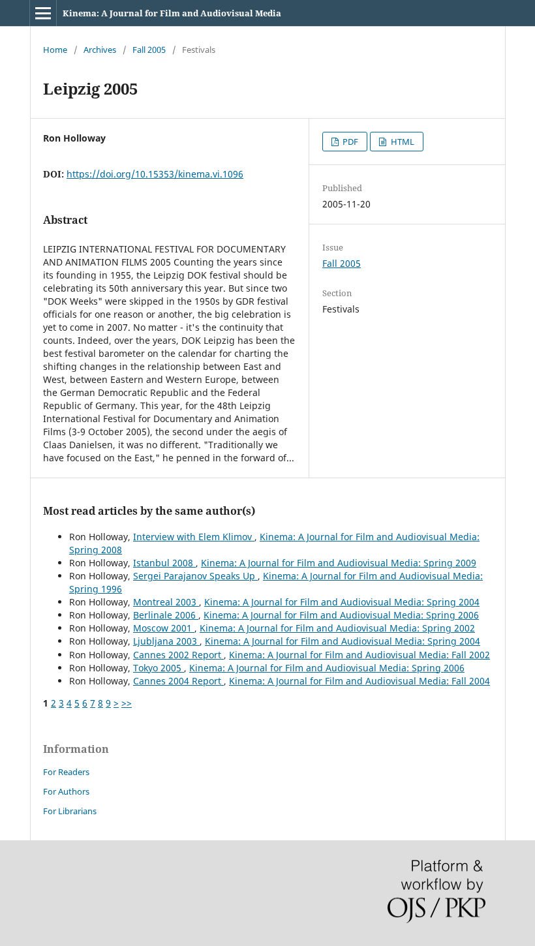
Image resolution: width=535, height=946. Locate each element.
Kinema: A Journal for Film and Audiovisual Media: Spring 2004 (342, 602)
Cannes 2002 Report (178, 654)
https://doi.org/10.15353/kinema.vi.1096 (155, 174)
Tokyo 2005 (158, 668)
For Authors (66, 791)
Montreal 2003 (166, 602)
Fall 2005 (149, 49)
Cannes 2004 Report (178, 681)
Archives (100, 49)
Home (55, 49)
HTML (401, 141)
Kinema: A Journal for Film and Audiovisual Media (172, 13)
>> (126, 703)
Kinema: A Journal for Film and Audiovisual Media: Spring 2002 (337, 628)
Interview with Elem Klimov (193, 536)
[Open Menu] (43, 13)
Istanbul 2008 (164, 563)
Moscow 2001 (163, 628)
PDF (349, 141)
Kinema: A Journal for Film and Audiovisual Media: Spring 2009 (338, 563)
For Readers (66, 772)
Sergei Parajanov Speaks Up (195, 576)
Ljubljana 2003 (166, 641)
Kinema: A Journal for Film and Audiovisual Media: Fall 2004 (359, 681)
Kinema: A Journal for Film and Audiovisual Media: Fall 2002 (359, 654)
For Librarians (70, 811)
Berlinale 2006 (165, 615)
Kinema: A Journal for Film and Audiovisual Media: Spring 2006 (341, 615)
